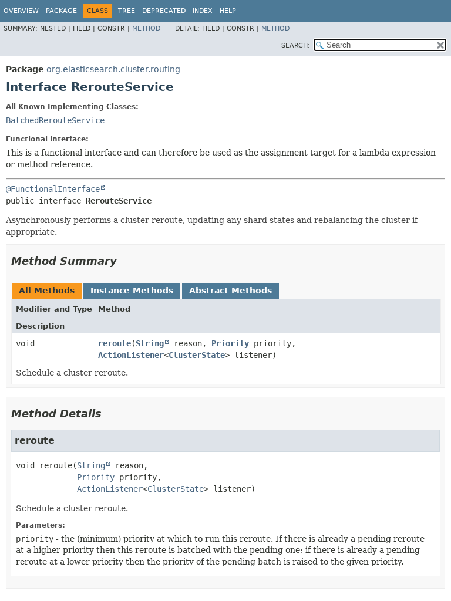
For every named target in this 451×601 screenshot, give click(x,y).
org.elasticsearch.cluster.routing (113, 69)
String (150, 343)
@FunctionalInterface (53, 189)
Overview (21, 11)
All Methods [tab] (47, 290)
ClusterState (197, 355)
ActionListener (131, 355)
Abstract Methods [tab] (230, 290)
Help (228, 11)
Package (61, 11)
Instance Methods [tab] (131, 290)
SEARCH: (295, 45)
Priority (230, 343)
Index (203, 11)
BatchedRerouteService (55, 120)
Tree (126, 11)
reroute (114, 343)
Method (146, 28)
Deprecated (164, 11)
